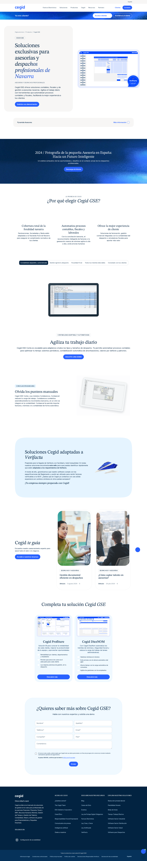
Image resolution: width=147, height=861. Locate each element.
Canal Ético (58, 814)
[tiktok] (30, 833)
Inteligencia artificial (61, 828)
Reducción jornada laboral (116, 801)
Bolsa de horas (113, 810)
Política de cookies (69, 856)
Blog (82, 801)
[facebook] (35, 833)
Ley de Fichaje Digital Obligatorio (92, 814)
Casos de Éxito (86, 805)
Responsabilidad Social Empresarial (66, 819)
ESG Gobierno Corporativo (63, 810)
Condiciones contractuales (39, 856)
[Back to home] (28, 8)
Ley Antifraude (86, 828)
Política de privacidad (56, 856)
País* (78, 737)
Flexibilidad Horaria (114, 805)
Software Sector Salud (115, 828)
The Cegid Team (60, 805)
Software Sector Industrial (116, 819)
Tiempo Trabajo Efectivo (116, 814)
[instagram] (25, 833)
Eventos (83, 810)
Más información (120, 122)
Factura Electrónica (87, 819)
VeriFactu (84, 832)
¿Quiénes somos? (60, 801)
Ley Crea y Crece (87, 823)
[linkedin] (16, 833)
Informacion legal (25, 856)
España (130, 2)
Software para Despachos (116, 832)
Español (129, 856)
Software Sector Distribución (117, 823)
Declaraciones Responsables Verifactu (88, 856)
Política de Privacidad (69, 757)
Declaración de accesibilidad (110, 856)
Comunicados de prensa (63, 823)
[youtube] (21, 833)
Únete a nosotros (60, 832)
